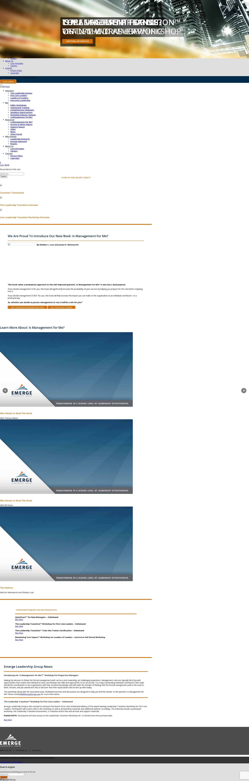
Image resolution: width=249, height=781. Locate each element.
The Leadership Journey (21, 93)
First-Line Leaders (18, 95)
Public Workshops (18, 105)
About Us (9, 61)
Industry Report (17, 127)
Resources (9, 119)
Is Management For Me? (21, 122)
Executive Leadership (20, 100)
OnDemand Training (19, 107)
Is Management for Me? (21, 117)
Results (13, 58)
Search (3, 176)
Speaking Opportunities (21, 112)
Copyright (14, 73)
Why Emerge (10, 136)
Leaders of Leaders (19, 98)
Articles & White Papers (21, 124)
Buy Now (19, 619)
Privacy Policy (16, 70)
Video (13, 129)
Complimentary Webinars (22, 110)
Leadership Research (20, 139)
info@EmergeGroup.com (29, 694)
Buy (7, 102)
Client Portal (16, 134)
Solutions (9, 90)
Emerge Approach (18, 141)
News (12, 131)
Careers (13, 65)
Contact (8, 68)
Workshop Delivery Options (23, 115)
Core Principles (16, 63)
